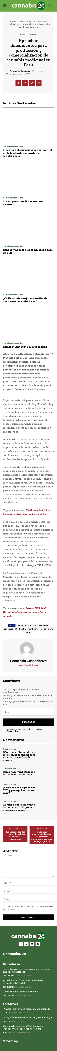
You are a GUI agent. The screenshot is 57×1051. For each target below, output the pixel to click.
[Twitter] (25, 83)
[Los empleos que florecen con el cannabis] (28, 178)
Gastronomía (9, 749)
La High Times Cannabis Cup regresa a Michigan (28, 1017)
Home (13, 21)
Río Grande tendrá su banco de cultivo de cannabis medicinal (15, 835)
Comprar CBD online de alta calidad (25, 346)
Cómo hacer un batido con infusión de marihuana (19, 773)
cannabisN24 (10, 629)
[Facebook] (18, 83)
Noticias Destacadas (29, 34)
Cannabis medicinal (38, 625)
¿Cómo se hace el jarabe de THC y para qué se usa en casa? (19, 790)
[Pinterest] (32, 83)
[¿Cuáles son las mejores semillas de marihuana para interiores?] (28, 275)
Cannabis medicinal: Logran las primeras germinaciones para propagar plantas (41, 837)
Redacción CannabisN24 (22, 71)
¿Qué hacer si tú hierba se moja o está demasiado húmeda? (23, 982)
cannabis (21, 625)
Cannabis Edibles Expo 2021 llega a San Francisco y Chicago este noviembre (23, 1027)
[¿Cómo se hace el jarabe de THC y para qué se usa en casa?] (46, 788)
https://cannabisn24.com (28, 665)
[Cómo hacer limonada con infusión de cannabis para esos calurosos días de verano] (46, 754)
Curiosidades (9, 975)
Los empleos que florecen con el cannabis (23, 203)
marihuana (33, 629)
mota (43, 629)
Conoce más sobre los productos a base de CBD (28, 251)
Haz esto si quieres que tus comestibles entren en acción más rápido (28, 970)
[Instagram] (26, 944)
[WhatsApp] (39, 83)
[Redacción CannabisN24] (28, 649)
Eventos (7, 1013)
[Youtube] (38, 944)
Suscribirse (28, 722)
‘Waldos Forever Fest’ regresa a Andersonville (27, 1008)
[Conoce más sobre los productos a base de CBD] (28, 226)
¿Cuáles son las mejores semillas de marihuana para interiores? (25, 300)
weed (28, 632)
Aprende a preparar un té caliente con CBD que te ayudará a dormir (19, 807)
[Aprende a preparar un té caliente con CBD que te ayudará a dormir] (46, 806)
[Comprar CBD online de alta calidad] (28, 323)
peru (50, 629)
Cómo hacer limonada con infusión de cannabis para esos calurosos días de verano (19, 756)
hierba (22, 629)
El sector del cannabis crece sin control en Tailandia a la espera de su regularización (27, 153)
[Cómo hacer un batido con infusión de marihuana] (46, 771)
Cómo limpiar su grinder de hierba (20, 991)
